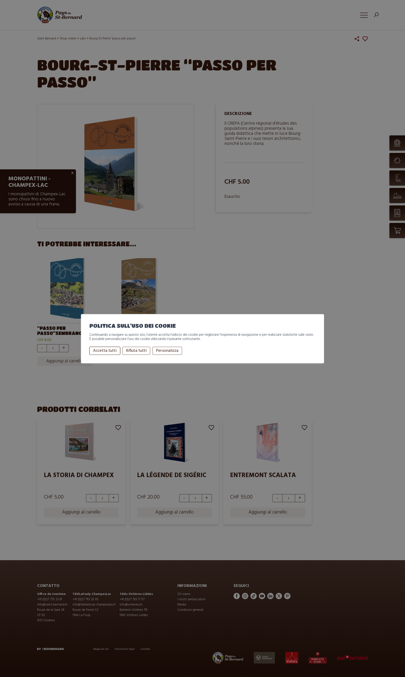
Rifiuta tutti (136, 350)
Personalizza (167, 350)
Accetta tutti (105, 350)
